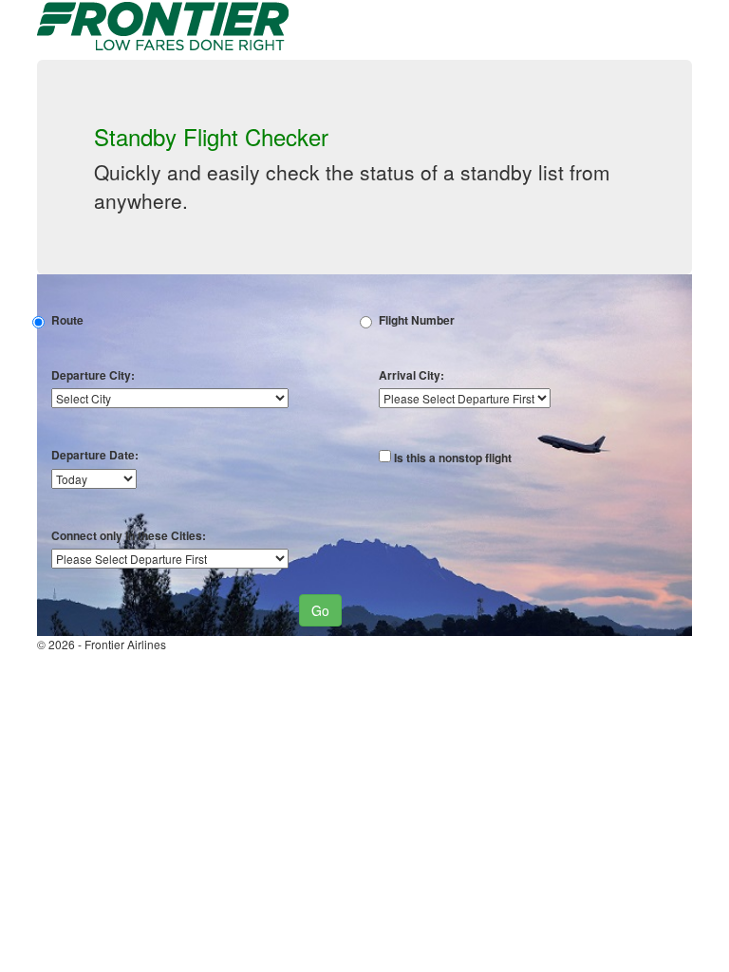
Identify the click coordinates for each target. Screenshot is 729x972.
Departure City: (93, 375)
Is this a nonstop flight (453, 458)
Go (320, 610)
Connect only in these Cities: (128, 536)
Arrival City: (411, 375)
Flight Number (417, 320)
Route (67, 320)
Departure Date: (95, 455)
